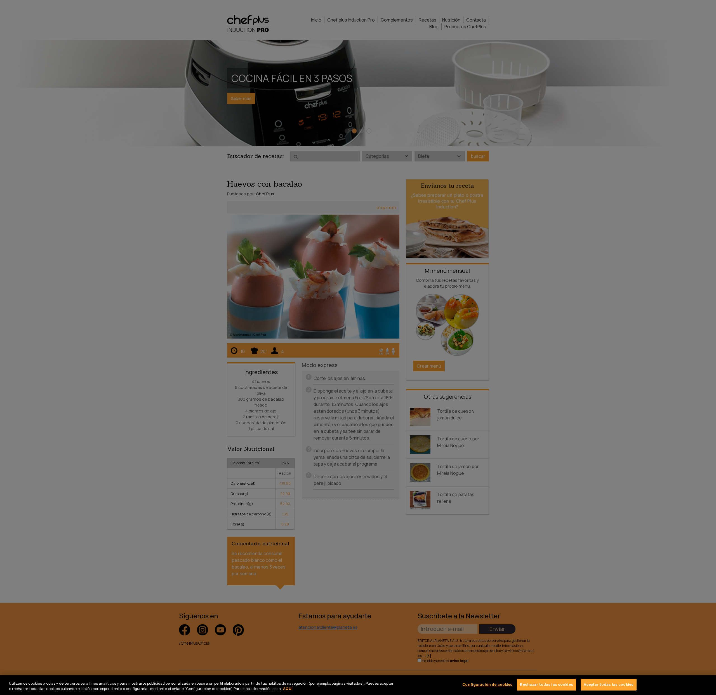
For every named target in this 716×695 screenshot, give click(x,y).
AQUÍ (288, 688)
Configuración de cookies (487, 684)
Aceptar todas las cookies (608, 684)
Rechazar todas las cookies (546, 684)
